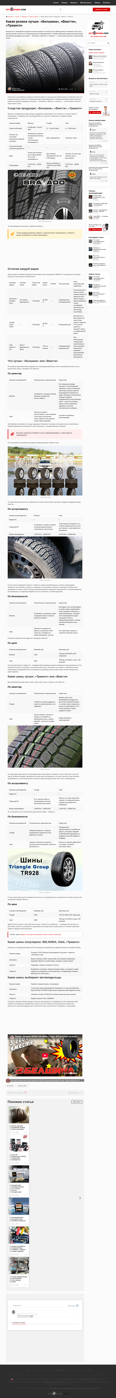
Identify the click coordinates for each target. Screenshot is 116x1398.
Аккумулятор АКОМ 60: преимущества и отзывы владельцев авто (95, 124)
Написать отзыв (101, 9)
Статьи (17, 16)
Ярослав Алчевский (99, 56)
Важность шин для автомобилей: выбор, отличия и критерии (40, 934)
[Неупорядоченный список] (25, 1316)
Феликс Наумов (98, 70)
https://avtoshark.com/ (72, 1080)
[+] (31, 1316)
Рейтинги (24, 16)
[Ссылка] (29, 1316)
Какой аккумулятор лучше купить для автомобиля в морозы (17, 1219)
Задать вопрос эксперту (96, 52)
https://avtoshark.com (85, 1379)
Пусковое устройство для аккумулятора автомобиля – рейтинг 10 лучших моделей (17, 1249)
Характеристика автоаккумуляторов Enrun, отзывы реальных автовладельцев (16, 1188)
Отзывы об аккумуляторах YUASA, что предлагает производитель (17, 1157)
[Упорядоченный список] (23, 1316)
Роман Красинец (98, 62)
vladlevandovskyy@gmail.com (53, 1381)
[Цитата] (27, 1316)
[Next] (79, 1197)
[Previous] (10, 1197)
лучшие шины (22, 1085)
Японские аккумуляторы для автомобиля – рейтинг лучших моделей (18, 1279)
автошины (10, 1085)
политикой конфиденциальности (87, 1388)
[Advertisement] (45, 254)
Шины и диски (34, 16)
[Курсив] (20, 1316)
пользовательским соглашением (61, 1388)
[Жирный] (18, 1316)
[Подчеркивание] (21, 1316)
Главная (10, 16)
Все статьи (76, 1102)
